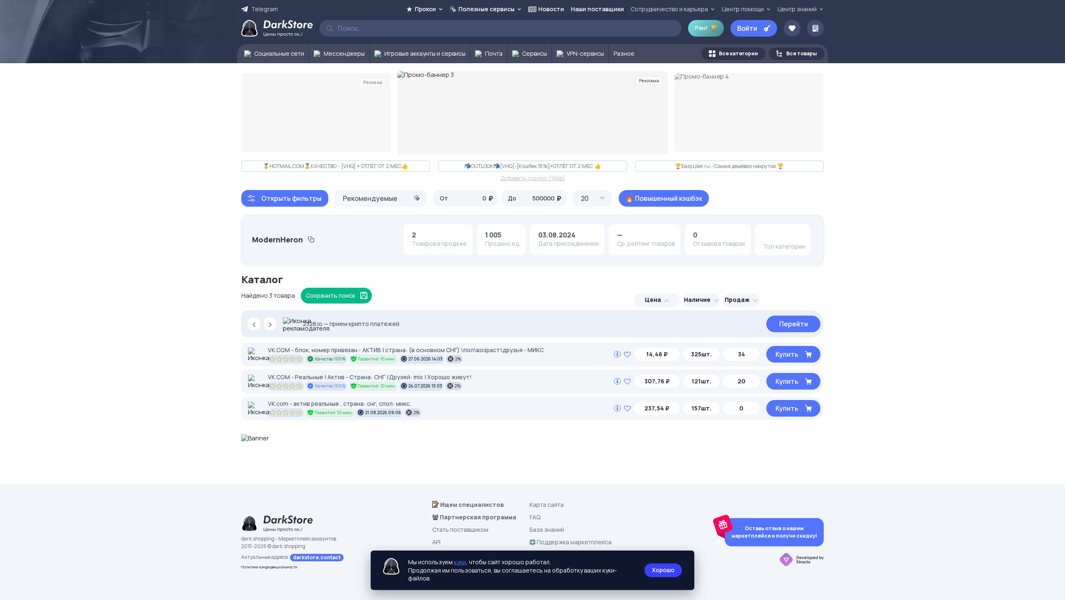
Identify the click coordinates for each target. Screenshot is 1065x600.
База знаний (547, 529)
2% (458, 359)
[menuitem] (273, 53)
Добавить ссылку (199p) (532, 178)
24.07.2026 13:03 (425, 386)
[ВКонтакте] (769, 235)
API (436, 542)
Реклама (372, 82)
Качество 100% (330, 359)
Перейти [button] (793, 323)
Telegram (264, 9)
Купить (786, 354)
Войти (747, 28)
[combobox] (380, 198)
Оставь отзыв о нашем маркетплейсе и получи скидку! (774, 532)
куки (460, 562)
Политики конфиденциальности (269, 567)
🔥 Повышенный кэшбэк (663, 198)
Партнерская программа (477, 517)
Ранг (706, 28)
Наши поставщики (597, 9)
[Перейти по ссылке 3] (532, 112)
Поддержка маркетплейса (573, 542)
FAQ (535, 517)
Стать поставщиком (460, 529)
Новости (551, 9)
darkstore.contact (317, 557)
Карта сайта (547, 505)
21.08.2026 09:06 (383, 412)
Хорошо (663, 570)
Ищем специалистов (471, 505)
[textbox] (380, 198)
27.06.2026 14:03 (426, 359)
